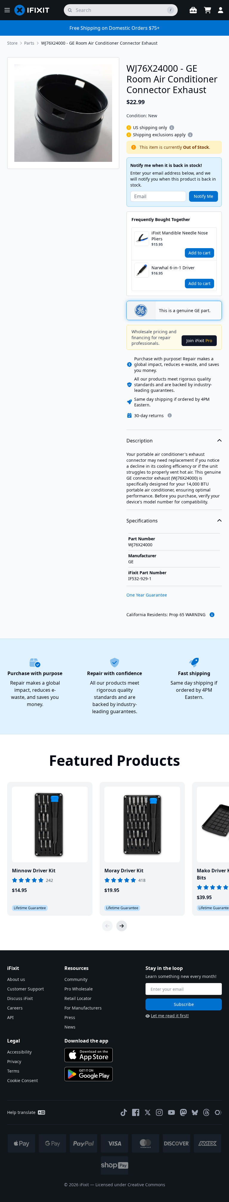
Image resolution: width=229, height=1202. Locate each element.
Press (69, 1017)
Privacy (14, 1061)
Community (75, 979)
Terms (13, 1071)
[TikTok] (123, 1112)
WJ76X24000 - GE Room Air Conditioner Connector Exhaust (99, 43)
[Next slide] (121, 926)
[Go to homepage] (34, 10)
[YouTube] (171, 1112)
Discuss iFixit (20, 998)
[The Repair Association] (218, 1112)
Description (139, 440)
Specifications (142, 520)
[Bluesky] (195, 1112)
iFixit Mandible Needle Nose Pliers (179, 236)
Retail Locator (78, 998)
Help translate (21, 1112)
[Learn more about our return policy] (169, 415)
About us (16, 979)
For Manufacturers (83, 1008)
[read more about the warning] (212, 614)
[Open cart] (207, 10)
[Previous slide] (107, 926)
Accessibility (19, 1052)
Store (12, 43)
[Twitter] (147, 1112)
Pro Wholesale (78, 989)
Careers (15, 1008)
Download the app (86, 1040)
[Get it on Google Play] (88, 1074)
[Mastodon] (183, 1112)
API (10, 1017)
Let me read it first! (170, 1015)
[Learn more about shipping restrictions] (171, 127)
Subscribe (184, 1004)
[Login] (220, 10)
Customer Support (25, 989)
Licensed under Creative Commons (130, 1184)
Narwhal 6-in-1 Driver (173, 267)
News (69, 1027)
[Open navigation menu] (7, 10)
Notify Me (203, 196)
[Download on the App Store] (88, 1055)
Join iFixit (199, 340)
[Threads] (206, 1112)
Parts (29, 43)
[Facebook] (135, 1112)
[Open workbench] (193, 10)
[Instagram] (159, 1112)
